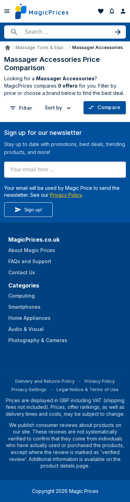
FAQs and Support (29, 261)
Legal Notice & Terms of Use (88, 389)
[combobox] (59, 108)
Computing (21, 296)
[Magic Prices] (41, 11)
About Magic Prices (31, 250)
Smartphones (24, 307)
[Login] (123, 11)
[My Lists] (100, 11)
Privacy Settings (28, 389)
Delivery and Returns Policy (45, 381)
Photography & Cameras (37, 340)
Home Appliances (29, 318)
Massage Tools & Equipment (42, 47)
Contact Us (21, 272)
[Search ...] (65, 32)
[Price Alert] (112, 11)
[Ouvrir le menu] (6, 11)
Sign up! (33, 209)
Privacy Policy (66, 195)
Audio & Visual (26, 329)
